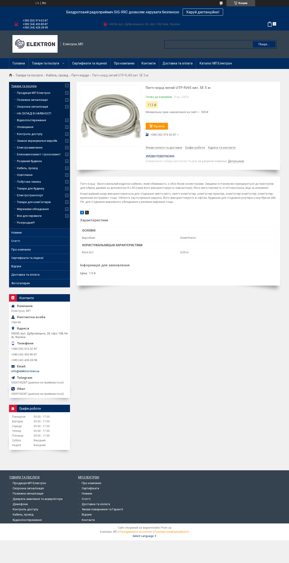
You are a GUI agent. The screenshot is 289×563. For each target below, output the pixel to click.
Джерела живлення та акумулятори (38, 499)
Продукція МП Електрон (33, 93)
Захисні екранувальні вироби (37, 140)
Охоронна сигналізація (32, 106)
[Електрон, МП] (35, 44)
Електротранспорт (30, 195)
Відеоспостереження (31, 120)
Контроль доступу (29, 134)
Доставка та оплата (178, 63)
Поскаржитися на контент (135, 531)
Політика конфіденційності (171, 531)
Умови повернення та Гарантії (102, 509)
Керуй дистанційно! (202, 12)
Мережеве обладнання (33, 209)
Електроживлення (29, 147)
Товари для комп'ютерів (34, 202)
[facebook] (82, 213)
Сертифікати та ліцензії (89, 63)
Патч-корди (80, 75)
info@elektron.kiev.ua (25, 371)
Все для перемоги (29, 216)
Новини (16, 232)
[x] (87, 213)
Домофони (20, 504)
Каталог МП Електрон (216, 63)
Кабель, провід (57, 75)
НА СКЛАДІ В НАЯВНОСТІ (34, 113)
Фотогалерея (20, 283)
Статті (15, 241)
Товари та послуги (45, 63)
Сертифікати (90, 488)
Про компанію (124, 63)
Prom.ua (166, 527)
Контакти (149, 63)
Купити (159, 126)
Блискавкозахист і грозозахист (39, 154)
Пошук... (264, 44)
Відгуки (16, 266)
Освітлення (25, 175)
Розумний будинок (29, 161)
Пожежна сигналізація (32, 100)
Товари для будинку (30, 188)
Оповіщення (25, 127)
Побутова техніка (29, 181)
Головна (19, 63)
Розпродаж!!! (26, 222)
